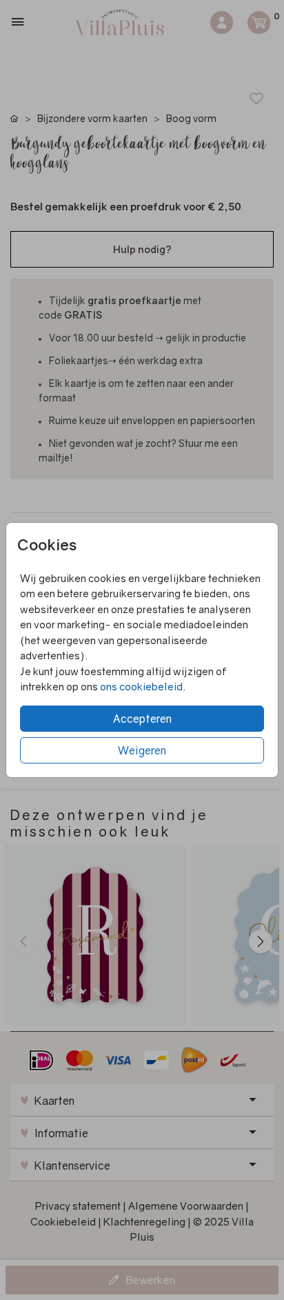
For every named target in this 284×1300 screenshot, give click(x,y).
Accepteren (142, 719)
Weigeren (142, 750)
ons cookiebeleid (141, 686)
